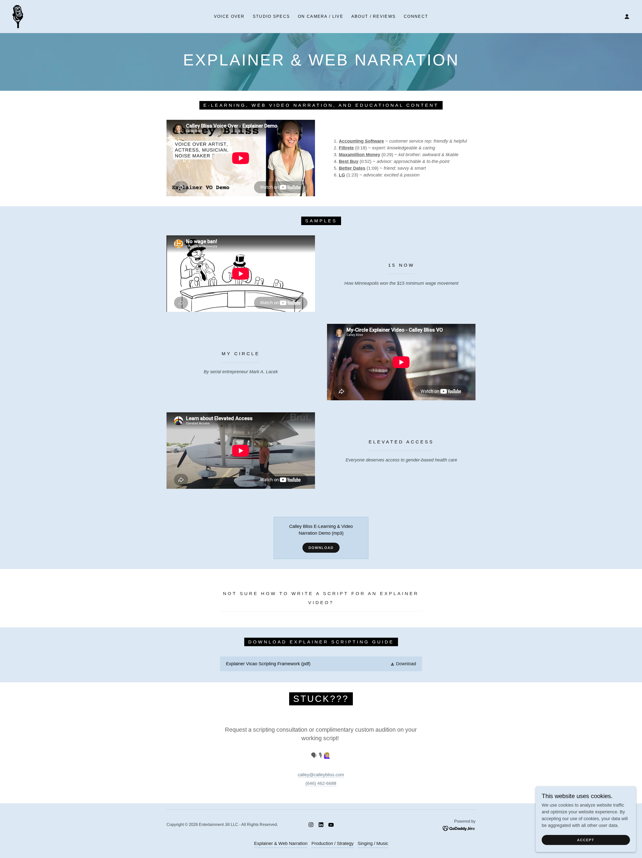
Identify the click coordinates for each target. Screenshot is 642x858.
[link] (18, 16)
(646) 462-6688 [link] (320, 783)
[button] (627, 17)
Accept (585, 840)
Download (321, 548)
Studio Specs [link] (271, 16)
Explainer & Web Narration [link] (280, 843)
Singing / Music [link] (373, 843)
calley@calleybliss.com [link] (321, 774)
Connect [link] (416, 16)
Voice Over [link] (229, 16)
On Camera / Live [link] (320, 16)
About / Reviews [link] (373, 16)
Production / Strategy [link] (332, 843)
